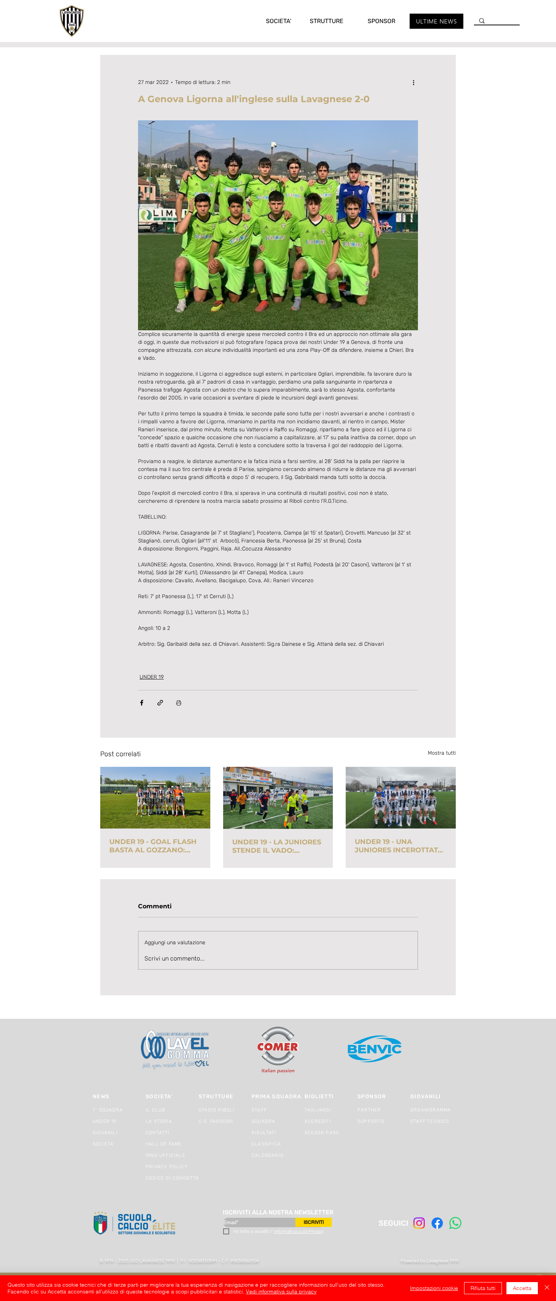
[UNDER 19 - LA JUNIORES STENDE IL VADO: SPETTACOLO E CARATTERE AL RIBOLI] (278, 798)
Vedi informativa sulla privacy (281, 1291)
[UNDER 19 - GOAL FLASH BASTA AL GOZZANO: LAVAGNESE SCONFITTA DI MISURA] (155, 797)
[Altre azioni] (413, 82)
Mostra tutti (442, 753)
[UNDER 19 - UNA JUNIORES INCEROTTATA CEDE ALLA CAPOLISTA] (401, 797)
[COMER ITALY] (278, 1050)
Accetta (522, 1288)
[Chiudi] (546, 1288)
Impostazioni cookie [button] (434, 1288)
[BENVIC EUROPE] (375, 1050)
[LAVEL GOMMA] (176, 1050)
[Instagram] (419, 1223)
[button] (271, 21)
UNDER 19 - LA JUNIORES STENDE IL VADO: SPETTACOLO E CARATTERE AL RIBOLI (276, 846)
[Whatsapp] (455, 1223)
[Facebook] (437, 1223)
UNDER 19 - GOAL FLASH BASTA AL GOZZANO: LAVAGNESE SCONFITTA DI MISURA (153, 846)
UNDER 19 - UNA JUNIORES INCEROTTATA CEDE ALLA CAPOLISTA (399, 846)
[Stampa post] (178, 702)
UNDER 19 (152, 677)
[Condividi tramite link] (160, 702)
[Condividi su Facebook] (141, 702)
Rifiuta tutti (483, 1288)
